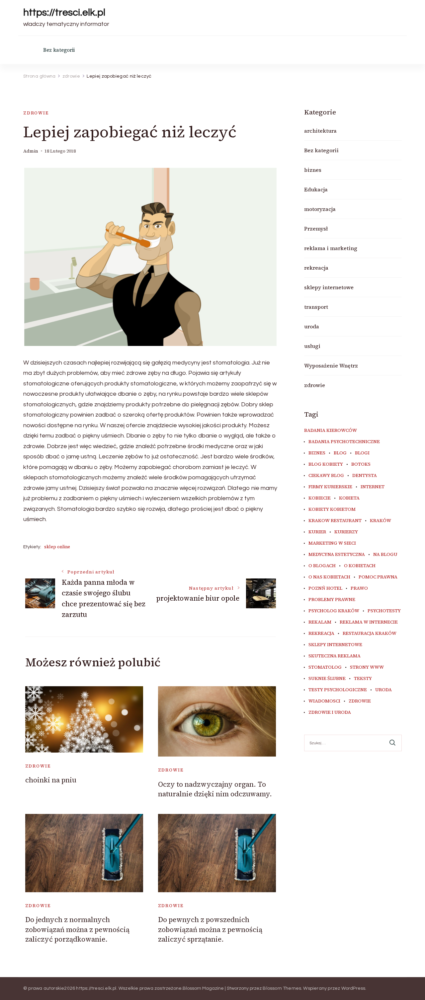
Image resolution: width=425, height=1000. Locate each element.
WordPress (353, 988)
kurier (317, 532)
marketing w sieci (332, 543)
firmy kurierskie (330, 487)
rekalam (319, 622)
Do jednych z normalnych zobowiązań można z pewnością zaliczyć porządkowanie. (77, 929)
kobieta (349, 498)
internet (372, 487)
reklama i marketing (330, 248)
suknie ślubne (327, 678)
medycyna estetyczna (336, 554)
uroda (311, 326)
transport (316, 306)
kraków (380, 520)
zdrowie (36, 113)
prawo (359, 588)
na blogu (385, 554)
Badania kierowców (330, 430)
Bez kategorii (59, 49)
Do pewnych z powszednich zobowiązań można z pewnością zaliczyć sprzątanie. (210, 929)
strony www (367, 667)
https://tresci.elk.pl (64, 12)
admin (30, 151)
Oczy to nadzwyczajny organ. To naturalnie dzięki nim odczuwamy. (215, 789)
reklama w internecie (369, 622)
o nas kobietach (329, 577)
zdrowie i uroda (329, 712)
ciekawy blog (326, 475)
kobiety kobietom (332, 509)
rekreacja (316, 267)
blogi (362, 453)
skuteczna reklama (334, 656)
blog (340, 453)
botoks (361, 464)
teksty (363, 678)
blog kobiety (325, 464)
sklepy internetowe (329, 287)
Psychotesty (384, 611)
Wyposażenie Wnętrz (331, 365)
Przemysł (316, 228)
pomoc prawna (378, 577)
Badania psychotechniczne (344, 441)
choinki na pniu (50, 780)
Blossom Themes (282, 988)
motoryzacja (320, 209)
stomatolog (325, 667)
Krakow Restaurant (335, 520)
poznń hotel (325, 588)
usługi (312, 346)
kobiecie (319, 498)
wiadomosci (324, 701)
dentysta (364, 475)
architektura (320, 130)
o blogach (322, 566)
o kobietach (360, 566)
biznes (312, 169)
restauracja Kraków (369, 633)
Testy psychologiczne (337, 690)
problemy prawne (331, 599)
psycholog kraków (333, 611)
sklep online (57, 547)
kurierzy (346, 532)
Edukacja (316, 189)
